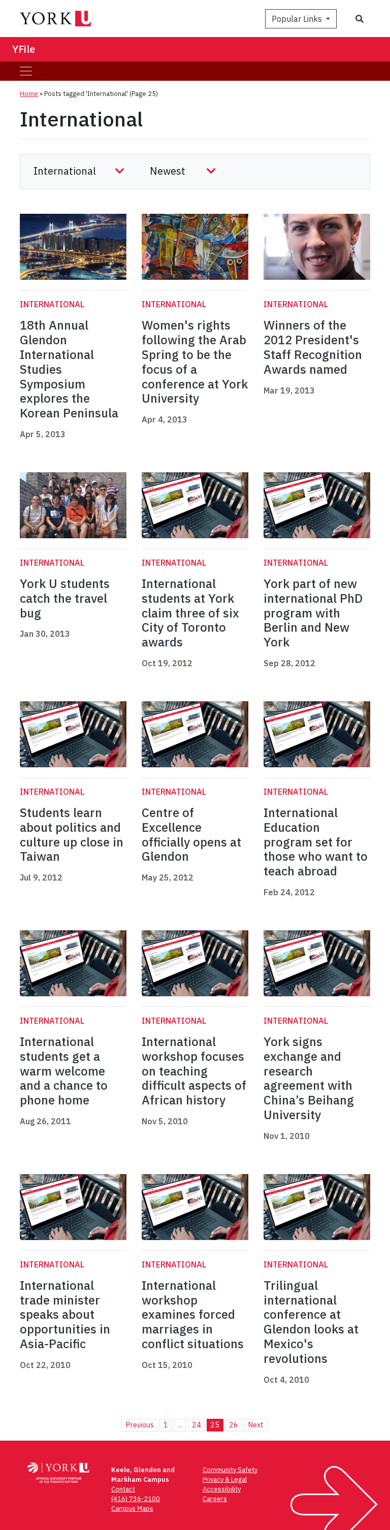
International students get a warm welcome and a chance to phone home (64, 1070)
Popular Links (298, 19)
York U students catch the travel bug (65, 598)
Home (29, 93)
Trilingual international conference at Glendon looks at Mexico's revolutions (311, 1321)
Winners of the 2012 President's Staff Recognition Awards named (313, 347)
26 (233, 1424)
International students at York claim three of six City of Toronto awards (190, 612)
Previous (139, 1424)
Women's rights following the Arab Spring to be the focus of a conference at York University (195, 361)
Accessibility (222, 1489)
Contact (123, 1489)
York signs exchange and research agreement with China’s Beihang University (309, 1078)
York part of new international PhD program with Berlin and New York (313, 612)
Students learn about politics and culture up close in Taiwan (71, 834)
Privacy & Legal (225, 1479)
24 (196, 1424)
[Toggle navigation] (26, 71)
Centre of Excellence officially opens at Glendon (191, 834)
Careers (215, 1498)
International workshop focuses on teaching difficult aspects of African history (194, 1070)
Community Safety (230, 1470)
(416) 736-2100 (135, 1498)
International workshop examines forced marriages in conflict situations (193, 1314)
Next (256, 1424)
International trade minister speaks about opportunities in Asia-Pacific (65, 1314)
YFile (23, 49)
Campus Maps (132, 1508)
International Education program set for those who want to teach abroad (316, 841)
